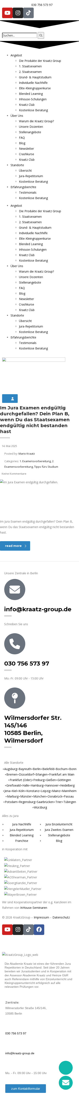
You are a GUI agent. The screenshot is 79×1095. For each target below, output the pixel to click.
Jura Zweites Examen (59, 830)
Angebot (16, 55)
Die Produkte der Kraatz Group (40, 61)
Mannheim (69, 791)
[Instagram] (18, 13)
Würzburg (40, 807)
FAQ (22, 138)
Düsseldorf (26, 774)
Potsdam (11, 802)
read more (13, 546)
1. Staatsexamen (30, 66)
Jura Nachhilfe (21, 824)
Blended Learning (31, 94)
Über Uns (17, 116)
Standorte (17, 165)
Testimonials (27, 192)
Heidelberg (67, 785)
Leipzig (45, 791)
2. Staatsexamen (30, 72)
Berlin (37, 769)
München (39, 796)
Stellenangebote (30, 132)
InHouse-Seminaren (33, 908)
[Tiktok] (28, 13)
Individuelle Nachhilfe (33, 83)
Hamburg (37, 785)
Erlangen (41, 774)
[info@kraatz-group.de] (14, 589)
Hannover (51, 785)
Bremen (11, 774)
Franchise (21, 841)
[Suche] (41, 35)
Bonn (72, 769)
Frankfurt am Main (61, 774)
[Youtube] (7, 13)
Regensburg (27, 802)
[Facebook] (39, 929)
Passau (69, 796)
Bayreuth (25, 769)
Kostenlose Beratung (33, 110)
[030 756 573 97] (14, 643)
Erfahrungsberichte (23, 187)
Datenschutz (61, 917)
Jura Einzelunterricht (59, 824)
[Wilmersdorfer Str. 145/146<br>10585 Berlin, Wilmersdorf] (14, 698)
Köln (22, 791)
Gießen (51, 780)
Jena (7, 791)
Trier (58, 802)
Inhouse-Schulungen (33, 99)
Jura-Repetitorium (31, 176)
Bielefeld (48, 769)
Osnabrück (55, 796)
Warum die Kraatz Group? (36, 121)
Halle (25, 785)
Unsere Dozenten (31, 127)
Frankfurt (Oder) (21, 780)
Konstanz (32, 791)
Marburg (13, 796)
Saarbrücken (45, 802)
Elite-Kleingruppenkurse (35, 88)
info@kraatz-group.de (37, 609)
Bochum (61, 769)
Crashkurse (26, 154)
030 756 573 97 (26, 663)
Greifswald (13, 785)
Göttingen (64, 780)
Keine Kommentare (14, 473)
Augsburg (10, 769)
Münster (26, 796)
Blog (22, 143)
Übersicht (25, 170)
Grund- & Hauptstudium (35, 77)
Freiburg (38, 780)
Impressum (41, 917)
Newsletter (26, 149)
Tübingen (69, 802)
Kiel (14, 791)
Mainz (56, 791)
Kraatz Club (27, 105)
